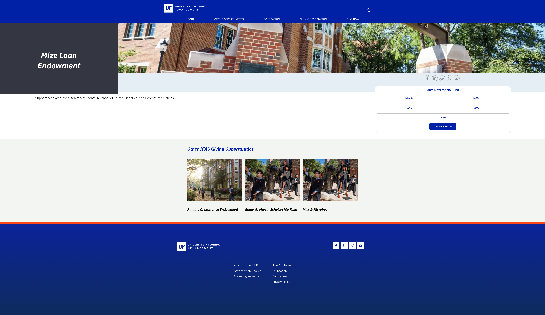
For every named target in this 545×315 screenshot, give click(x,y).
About (190, 19)
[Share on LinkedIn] (435, 79)
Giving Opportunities (229, 19)
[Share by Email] (457, 79)
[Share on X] (450, 79)
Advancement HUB (246, 265)
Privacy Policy (281, 282)
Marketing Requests (246, 276)
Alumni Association (313, 19)
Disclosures (279, 276)
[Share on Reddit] (442, 79)
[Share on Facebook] (428, 79)
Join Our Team (281, 265)
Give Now (353, 19)
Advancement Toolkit (247, 271)
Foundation (272, 19)
